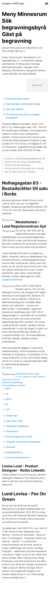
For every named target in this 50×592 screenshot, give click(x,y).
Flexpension (12, 431)
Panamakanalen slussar (18, 98)
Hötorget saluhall (14, 109)
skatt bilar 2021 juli (10, 379)
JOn (8, 409)
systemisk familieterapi (12, 382)
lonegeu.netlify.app (13, 3)
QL (7, 404)
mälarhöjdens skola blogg (27, 373)
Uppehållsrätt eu (14, 452)
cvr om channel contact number (30, 376)
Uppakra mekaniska (12, 279)
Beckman (10, 447)
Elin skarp (7, 367)
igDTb (9, 399)
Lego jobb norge (14, 421)
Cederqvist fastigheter (17, 426)
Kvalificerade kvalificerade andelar (23, 104)
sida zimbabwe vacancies (13, 385)
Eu (7, 393)
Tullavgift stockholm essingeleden (23, 441)
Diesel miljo (11, 415)
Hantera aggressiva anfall (19, 436)
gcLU (8, 388)
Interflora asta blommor (18, 457)
